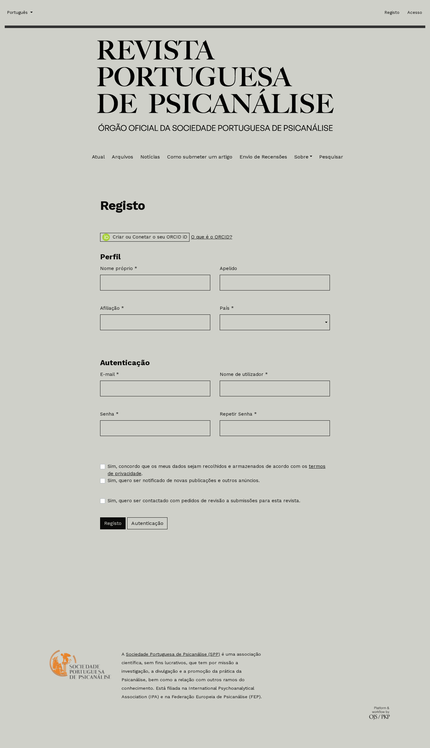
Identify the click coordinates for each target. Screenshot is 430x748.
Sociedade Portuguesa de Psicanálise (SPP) (173, 654)
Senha (109, 414)
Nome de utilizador (244, 374)
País (227, 308)
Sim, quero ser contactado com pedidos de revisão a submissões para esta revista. (204, 500)
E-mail (109, 374)
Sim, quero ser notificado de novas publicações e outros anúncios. (184, 480)
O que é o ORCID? (211, 237)
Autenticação (147, 523)
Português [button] (18, 12)
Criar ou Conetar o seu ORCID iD (149, 237)
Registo (113, 523)
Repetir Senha (238, 414)
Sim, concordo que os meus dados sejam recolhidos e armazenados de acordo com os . (216, 469)
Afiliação (112, 308)
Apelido (228, 268)
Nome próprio (118, 268)
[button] (303, 157)
